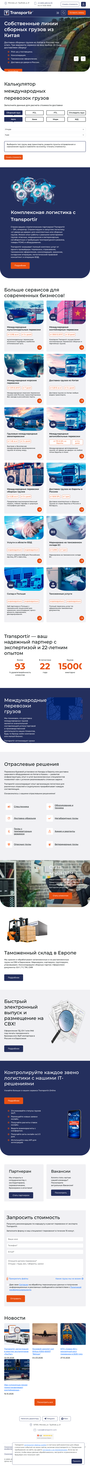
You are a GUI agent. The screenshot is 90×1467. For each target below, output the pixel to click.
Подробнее (13, 71)
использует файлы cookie (35, 1445)
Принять (77, 1461)
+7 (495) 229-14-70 (45, 3)
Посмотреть (61, 1193)
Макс (66, 1419)
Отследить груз (76, 113)
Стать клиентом (60, 896)
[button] (83, 58)
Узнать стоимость (70, 4)
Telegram (51, 1419)
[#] (18, 12)
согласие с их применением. (55, 1450)
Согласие (23, 1285)
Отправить (15, 1298)
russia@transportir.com (47, 1430)
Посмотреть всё (45, 1402)
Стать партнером (21, 1195)
